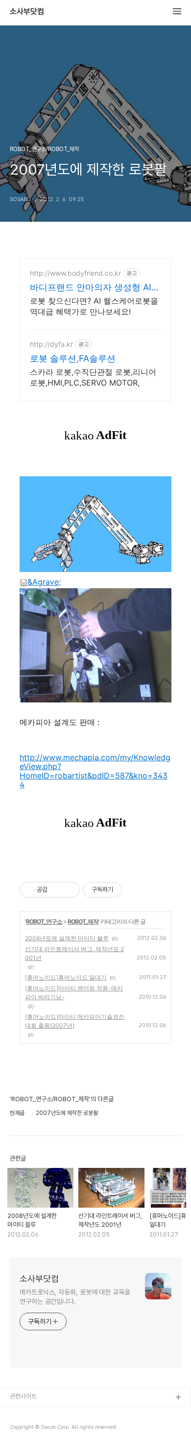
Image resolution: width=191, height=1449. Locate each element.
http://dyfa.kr (51, 344)
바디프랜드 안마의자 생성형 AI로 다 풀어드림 (95, 287)
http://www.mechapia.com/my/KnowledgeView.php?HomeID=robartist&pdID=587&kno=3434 (95, 771)
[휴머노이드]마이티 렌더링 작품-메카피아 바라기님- (74, 992)
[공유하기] (56, 889)
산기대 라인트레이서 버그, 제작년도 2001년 (74, 953)
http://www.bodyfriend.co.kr (75, 273)
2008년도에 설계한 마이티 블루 (67, 938)
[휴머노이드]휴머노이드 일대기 (66, 977)
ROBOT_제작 (83, 921)
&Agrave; (44, 582)
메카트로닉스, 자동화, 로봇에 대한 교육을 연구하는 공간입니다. (75, 1296)
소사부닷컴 (27, 11)
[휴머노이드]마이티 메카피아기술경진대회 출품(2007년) (74, 1021)
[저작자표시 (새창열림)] (126, 890)
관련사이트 (23, 1396)
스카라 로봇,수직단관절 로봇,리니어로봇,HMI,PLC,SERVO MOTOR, (93, 377)
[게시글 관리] (69, 889)
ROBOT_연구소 (44, 921)
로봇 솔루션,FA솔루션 (73, 358)
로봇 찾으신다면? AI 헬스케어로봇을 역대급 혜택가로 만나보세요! (94, 306)
